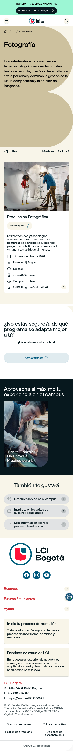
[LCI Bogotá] (36, 20)
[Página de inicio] (36, 564)
